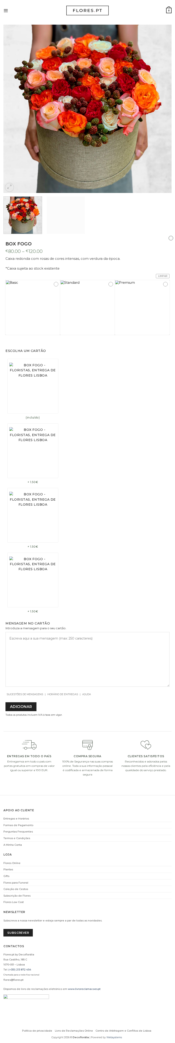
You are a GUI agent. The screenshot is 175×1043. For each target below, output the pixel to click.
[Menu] (5, 10)
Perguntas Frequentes (18, 831)
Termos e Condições (16, 838)
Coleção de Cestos (15, 889)
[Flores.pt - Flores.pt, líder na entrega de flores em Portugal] (87, 11)
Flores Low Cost (13, 902)
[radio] (32, 307)
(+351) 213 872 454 (19, 969)
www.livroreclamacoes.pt (84, 989)
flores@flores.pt (13, 979)
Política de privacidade (37, 1030)
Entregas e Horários (16, 818)
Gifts (6, 876)
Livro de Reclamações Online (74, 1030)
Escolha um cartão (25, 351)
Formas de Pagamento (18, 825)
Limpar (162, 276)
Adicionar (21, 707)
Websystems (114, 1037)
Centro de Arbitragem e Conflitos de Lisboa (123, 1030)
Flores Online (12, 863)
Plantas (8, 869)
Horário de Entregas (62, 694)
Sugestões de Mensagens (25, 694)
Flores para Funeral (15, 882)
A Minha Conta (12, 844)
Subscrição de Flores (17, 895)
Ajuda (86, 694)
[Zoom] (9, 187)
